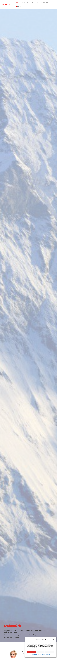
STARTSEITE (18, 2)
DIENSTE (32, 2)
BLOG (47, 2)
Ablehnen (40, 652)
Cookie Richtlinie (34, 654)
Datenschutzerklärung (41, 654)
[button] (53, 639)
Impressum (48, 654)
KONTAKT (43, 2)
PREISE (38, 2)
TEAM (27, 2)
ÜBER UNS (23, 2)
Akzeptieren (31, 652)
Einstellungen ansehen (50, 652)
